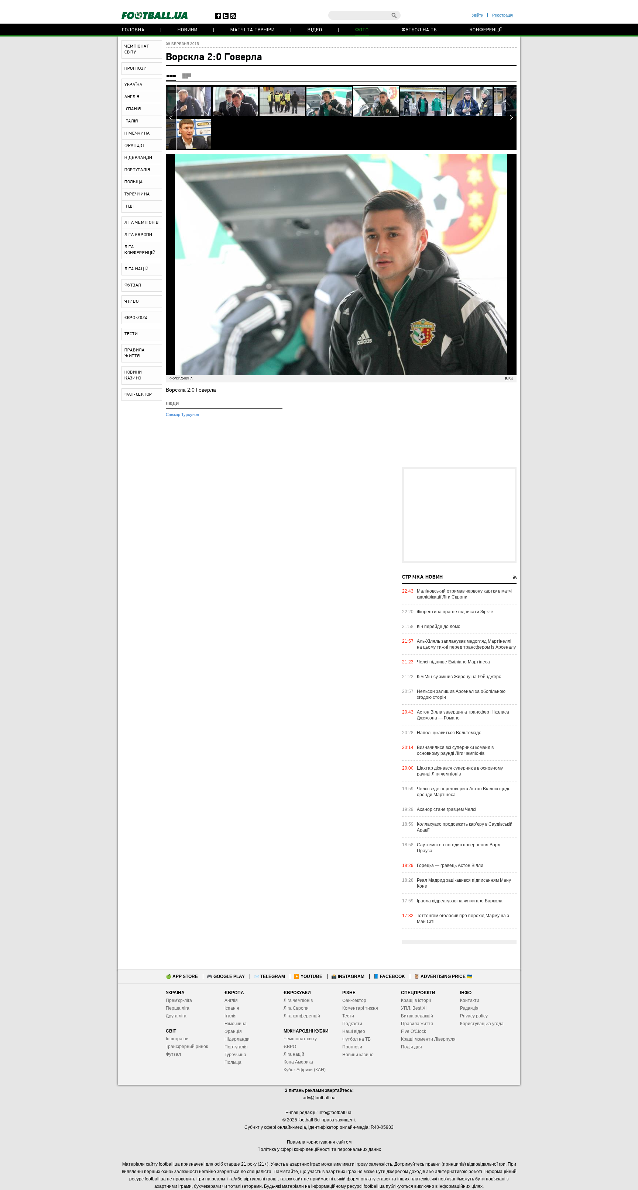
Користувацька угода (482, 1023)
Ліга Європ (295, 1008)
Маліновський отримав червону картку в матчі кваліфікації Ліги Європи (464, 594)
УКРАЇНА (133, 85)
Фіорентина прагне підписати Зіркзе (455, 611)
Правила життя (417, 1023)
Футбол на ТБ (419, 30)
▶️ (308, 976)
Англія (231, 1000)
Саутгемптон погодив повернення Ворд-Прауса (459, 847)
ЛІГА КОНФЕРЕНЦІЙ (140, 250)
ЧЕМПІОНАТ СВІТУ (136, 49)
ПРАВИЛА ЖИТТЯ (134, 353)
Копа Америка (298, 1062)
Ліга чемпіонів (298, 1000)
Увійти (477, 15)
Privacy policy (474, 1016)
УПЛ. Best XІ (413, 1008)
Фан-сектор (354, 1000)
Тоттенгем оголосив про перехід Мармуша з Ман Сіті (463, 918)
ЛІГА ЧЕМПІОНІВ (141, 223)
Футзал (173, 1054)
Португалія (236, 1047)
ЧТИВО (131, 301)
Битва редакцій (417, 1016)
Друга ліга (176, 1016)
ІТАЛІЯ (131, 121)
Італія (230, 1016)
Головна (133, 30)
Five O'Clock (413, 1031)
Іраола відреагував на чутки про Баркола (459, 900)
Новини (188, 30)
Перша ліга (177, 1008)
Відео (315, 30)
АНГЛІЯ (132, 97)
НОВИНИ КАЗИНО (133, 375)
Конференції (486, 30)
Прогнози (352, 1047)
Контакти (469, 1000)
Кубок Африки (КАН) (305, 1069)
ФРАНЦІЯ (134, 145)
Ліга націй (294, 1054)
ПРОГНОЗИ (135, 68)
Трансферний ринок (187, 1046)
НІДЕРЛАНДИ (138, 158)
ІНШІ (129, 206)
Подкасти (352, 1023)
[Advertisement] (459, 515)
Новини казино (358, 1054)
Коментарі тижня (360, 1008)
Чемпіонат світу (300, 1038)
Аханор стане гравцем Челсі (446, 809)
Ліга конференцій (302, 1016)
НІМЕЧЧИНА (137, 133)
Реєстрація (502, 15)
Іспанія (231, 1008)
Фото (362, 30)
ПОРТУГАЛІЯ (137, 170)
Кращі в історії (416, 1000)
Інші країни (177, 1038)
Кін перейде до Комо (438, 626)
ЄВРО (290, 1046)
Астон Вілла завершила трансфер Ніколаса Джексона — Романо (463, 715)
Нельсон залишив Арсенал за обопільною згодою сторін (461, 694)
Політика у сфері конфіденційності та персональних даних (319, 1149)
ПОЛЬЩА (133, 182)
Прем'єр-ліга (179, 1000)
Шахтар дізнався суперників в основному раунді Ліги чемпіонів (460, 771)
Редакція (469, 1008)
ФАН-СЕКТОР (138, 394)
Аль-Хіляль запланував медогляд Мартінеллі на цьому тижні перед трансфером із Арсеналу (466, 644)
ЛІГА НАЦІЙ (136, 269)
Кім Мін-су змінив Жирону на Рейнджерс (459, 676)
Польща (232, 1062)
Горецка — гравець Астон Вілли (450, 865)
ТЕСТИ (131, 334)
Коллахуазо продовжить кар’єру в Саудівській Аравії (464, 827)
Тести (348, 1016)
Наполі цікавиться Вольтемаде (449, 732)
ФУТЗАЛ (132, 285)
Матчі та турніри (252, 30)
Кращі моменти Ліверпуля (428, 1039)
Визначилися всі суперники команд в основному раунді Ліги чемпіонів (455, 750)
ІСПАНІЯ (132, 109)
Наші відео (353, 1031)
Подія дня (411, 1047)
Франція (233, 1031)
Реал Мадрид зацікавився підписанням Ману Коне (464, 883)
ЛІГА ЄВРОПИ (138, 235)
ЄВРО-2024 (135, 318)
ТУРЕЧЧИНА (137, 194)
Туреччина (235, 1054)
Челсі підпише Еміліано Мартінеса (453, 662)
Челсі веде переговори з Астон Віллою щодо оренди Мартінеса (464, 791)
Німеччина (235, 1023)
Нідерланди (237, 1039)
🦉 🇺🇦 (443, 976)
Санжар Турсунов (182, 414)
